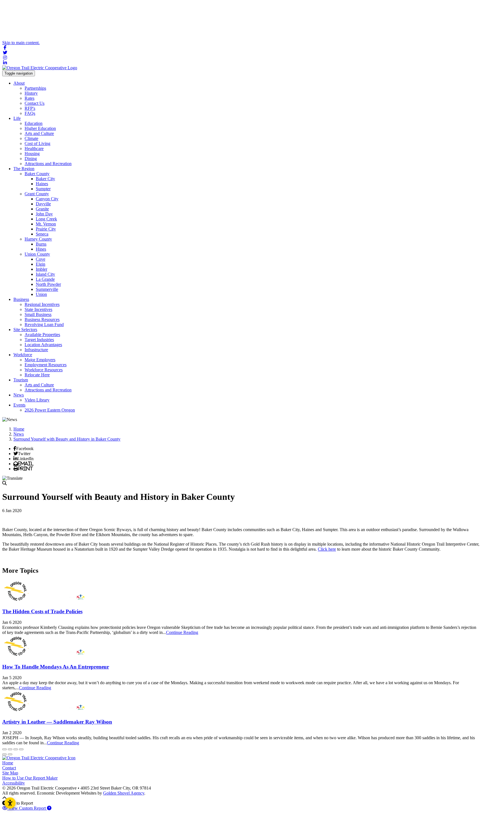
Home (7, 762)
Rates (29, 98)
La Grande (45, 279)
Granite (42, 208)
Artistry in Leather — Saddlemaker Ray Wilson (57, 722)
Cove (40, 259)
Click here (327, 549)
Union (41, 294)
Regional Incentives (42, 304)
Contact (9, 768)
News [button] (18, 395)
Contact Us (34, 103)
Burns (41, 244)
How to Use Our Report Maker (30, 778)
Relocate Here (37, 374)
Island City (45, 274)
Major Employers (40, 359)
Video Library (37, 400)
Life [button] (17, 118)
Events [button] (19, 405)
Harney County (38, 239)
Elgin (40, 264)
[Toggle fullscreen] (15, 749)
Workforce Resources (44, 369)
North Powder (48, 284)
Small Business (38, 314)
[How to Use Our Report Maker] (49, 808)
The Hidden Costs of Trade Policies (42, 611)
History (31, 93)
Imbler (41, 269)
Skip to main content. (21, 42)
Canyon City (47, 198)
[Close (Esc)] (4, 749)
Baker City (45, 178)
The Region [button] (23, 168)
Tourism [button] (20, 379)
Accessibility (13, 783)
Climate (31, 138)
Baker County (37, 173)
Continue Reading (182, 632)
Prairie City (46, 229)
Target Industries (39, 339)
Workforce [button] (22, 354)
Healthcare (34, 148)
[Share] (10, 749)
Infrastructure (36, 349)
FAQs (30, 113)
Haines (42, 183)
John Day (44, 213)
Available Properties (42, 334)
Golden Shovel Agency (123, 793)
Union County (37, 254)
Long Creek (46, 219)
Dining (31, 158)
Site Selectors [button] (25, 329)
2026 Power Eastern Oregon (50, 410)
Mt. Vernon (46, 224)
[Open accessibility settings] (10, 803)
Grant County (37, 193)
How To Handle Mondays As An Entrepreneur (55, 667)
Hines (41, 249)
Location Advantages (43, 344)
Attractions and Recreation (48, 163)
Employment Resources (46, 364)
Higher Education (40, 128)
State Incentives (38, 309)
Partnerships (35, 88)
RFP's (30, 108)
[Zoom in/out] (21, 749)
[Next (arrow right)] (10, 754)
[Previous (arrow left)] (4, 754)
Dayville (43, 203)
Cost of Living (37, 143)
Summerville (47, 289)
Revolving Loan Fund (44, 324)
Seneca (42, 234)
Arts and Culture (39, 133)
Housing (32, 153)
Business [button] (21, 299)
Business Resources (42, 319)
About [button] (19, 83)
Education (33, 123)
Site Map (10, 773)
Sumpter (43, 188)
